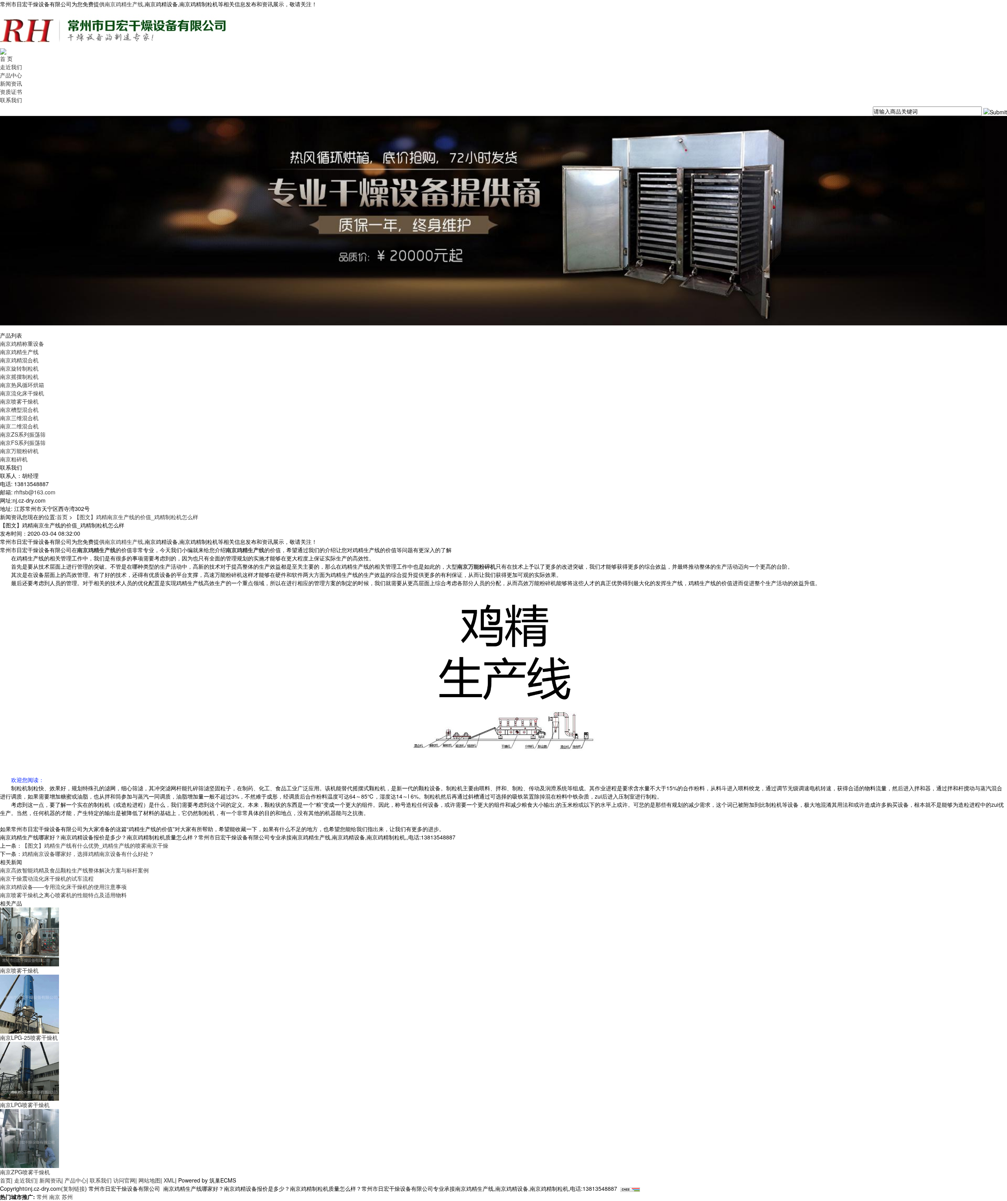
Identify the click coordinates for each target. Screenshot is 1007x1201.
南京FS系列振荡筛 (23, 442)
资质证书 (11, 91)
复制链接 (74, 1188)
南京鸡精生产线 (124, 4)
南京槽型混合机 (19, 409)
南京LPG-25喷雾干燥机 (29, 1037)
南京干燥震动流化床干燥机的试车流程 (47, 878)
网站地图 (149, 1180)
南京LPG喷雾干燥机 (25, 1105)
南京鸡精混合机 (19, 360)
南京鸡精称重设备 (22, 343)
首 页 (6, 58)
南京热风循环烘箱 (22, 385)
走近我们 (11, 67)
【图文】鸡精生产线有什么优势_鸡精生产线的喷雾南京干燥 (95, 845)
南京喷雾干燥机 (19, 401)
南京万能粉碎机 (19, 451)
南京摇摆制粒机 (19, 376)
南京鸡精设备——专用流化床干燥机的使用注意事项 (63, 887)
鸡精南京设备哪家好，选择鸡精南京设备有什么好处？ (88, 854)
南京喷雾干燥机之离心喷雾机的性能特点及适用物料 (63, 895)
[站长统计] (630, 1188)
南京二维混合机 (19, 426)
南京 (54, 1197)
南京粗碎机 (14, 459)
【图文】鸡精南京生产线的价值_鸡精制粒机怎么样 (136, 517)
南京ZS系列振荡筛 (23, 434)
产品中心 (11, 75)
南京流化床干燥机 (22, 393)
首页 (62, 517)
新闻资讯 (11, 83)
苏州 (67, 1197)
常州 (42, 1197)
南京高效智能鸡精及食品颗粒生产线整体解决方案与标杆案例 (74, 870)
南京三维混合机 (19, 418)
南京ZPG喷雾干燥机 (25, 1172)
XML (169, 1180)
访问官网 (124, 1180)
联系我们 (11, 100)
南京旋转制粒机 (19, 368)
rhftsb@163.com (34, 492)
